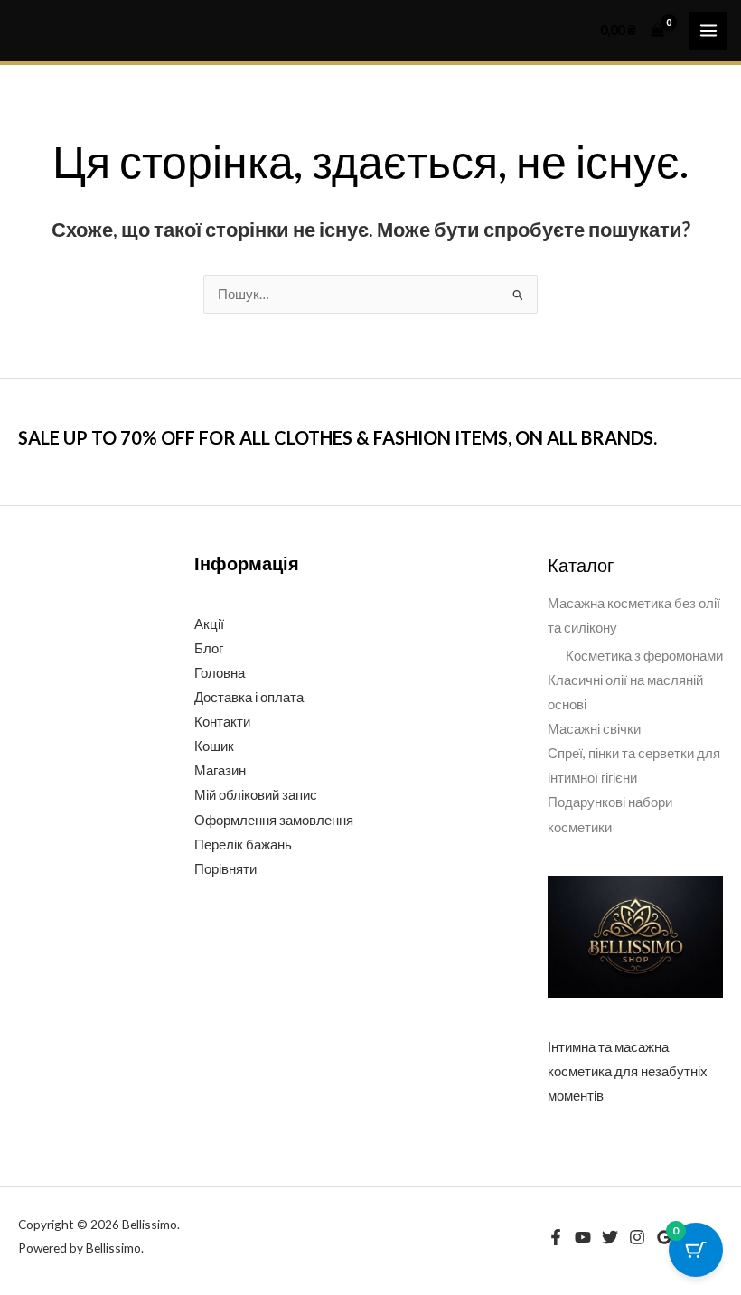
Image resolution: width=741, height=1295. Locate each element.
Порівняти (225, 869)
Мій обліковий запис (255, 794)
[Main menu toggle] (708, 31)
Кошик (214, 746)
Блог (208, 648)
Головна (219, 672)
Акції (209, 624)
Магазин (220, 770)
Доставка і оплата (249, 697)
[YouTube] (583, 1237)
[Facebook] (556, 1237)
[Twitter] (610, 1237)
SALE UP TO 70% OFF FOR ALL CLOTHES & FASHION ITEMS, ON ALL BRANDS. (337, 437)
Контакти (222, 721)
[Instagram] (637, 1237)
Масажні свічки (594, 729)
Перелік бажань (243, 844)
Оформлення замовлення (273, 820)
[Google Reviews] (664, 1237)
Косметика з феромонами (644, 655)
